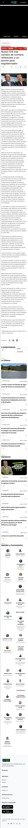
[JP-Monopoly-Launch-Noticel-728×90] (14, 48)
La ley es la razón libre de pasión (12, 536)
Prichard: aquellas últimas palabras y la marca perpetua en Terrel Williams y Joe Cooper (13, 523)
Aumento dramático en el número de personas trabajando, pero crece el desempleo (13, 400)
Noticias (16, 36)
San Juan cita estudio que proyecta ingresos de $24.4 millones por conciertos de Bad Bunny (13, 415)
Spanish (4, 779)
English (4, 782)
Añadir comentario (20, 349)
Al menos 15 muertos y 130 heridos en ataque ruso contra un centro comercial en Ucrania (13, 431)
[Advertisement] (14, 20)
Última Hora (6, 36)
